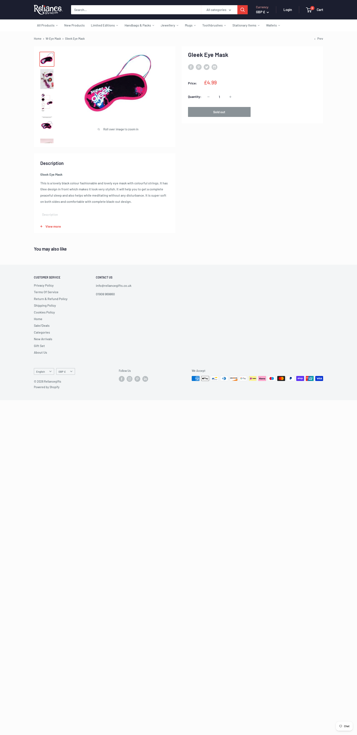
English (40, 371)
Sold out (219, 112)
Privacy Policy (44, 285)
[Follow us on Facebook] (122, 379)
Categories (42, 332)
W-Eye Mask (53, 38)
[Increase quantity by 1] (230, 96)
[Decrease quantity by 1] (208, 96)
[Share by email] (214, 67)
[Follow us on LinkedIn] (145, 379)
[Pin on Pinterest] (199, 67)
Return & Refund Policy (51, 299)
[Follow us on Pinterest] (137, 379)
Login (287, 9)
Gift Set (39, 346)
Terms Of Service (46, 292)
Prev (320, 38)
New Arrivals (43, 339)
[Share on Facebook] (191, 67)
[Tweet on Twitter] (206, 67)
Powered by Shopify (47, 387)
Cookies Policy (44, 312)
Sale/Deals (42, 325)
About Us (40, 352)
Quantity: (194, 97)
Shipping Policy (45, 305)
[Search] (242, 9)
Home (38, 38)
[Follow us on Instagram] (129, 379)
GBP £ (62, 371)
